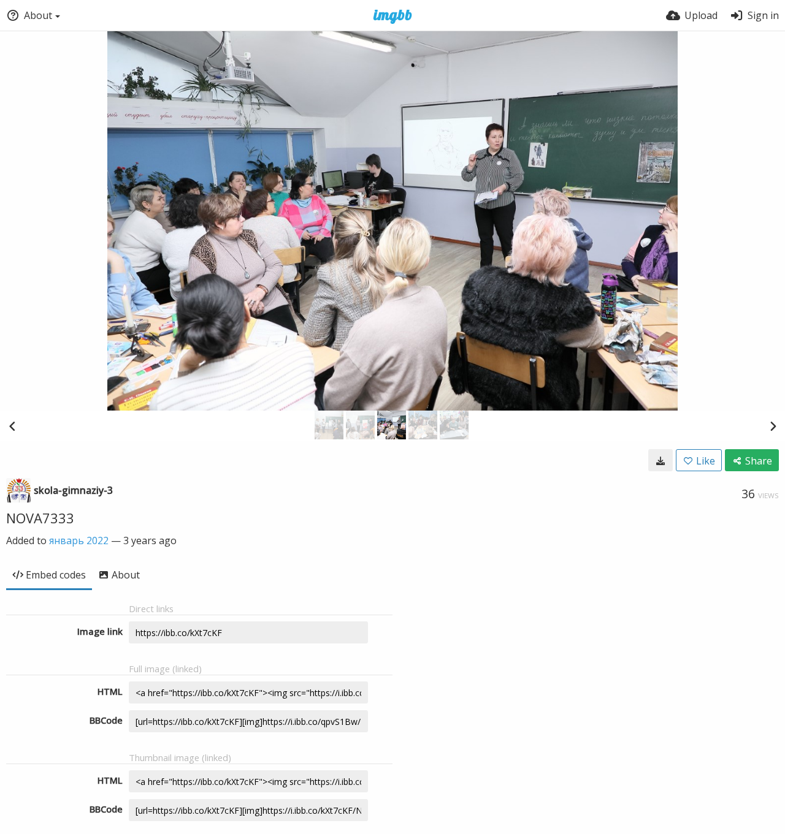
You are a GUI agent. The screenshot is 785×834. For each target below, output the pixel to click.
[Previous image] (12, 426)
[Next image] (772, 426)
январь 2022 (79, 540)
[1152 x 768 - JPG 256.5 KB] (660, 460)
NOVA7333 (40, 518)
